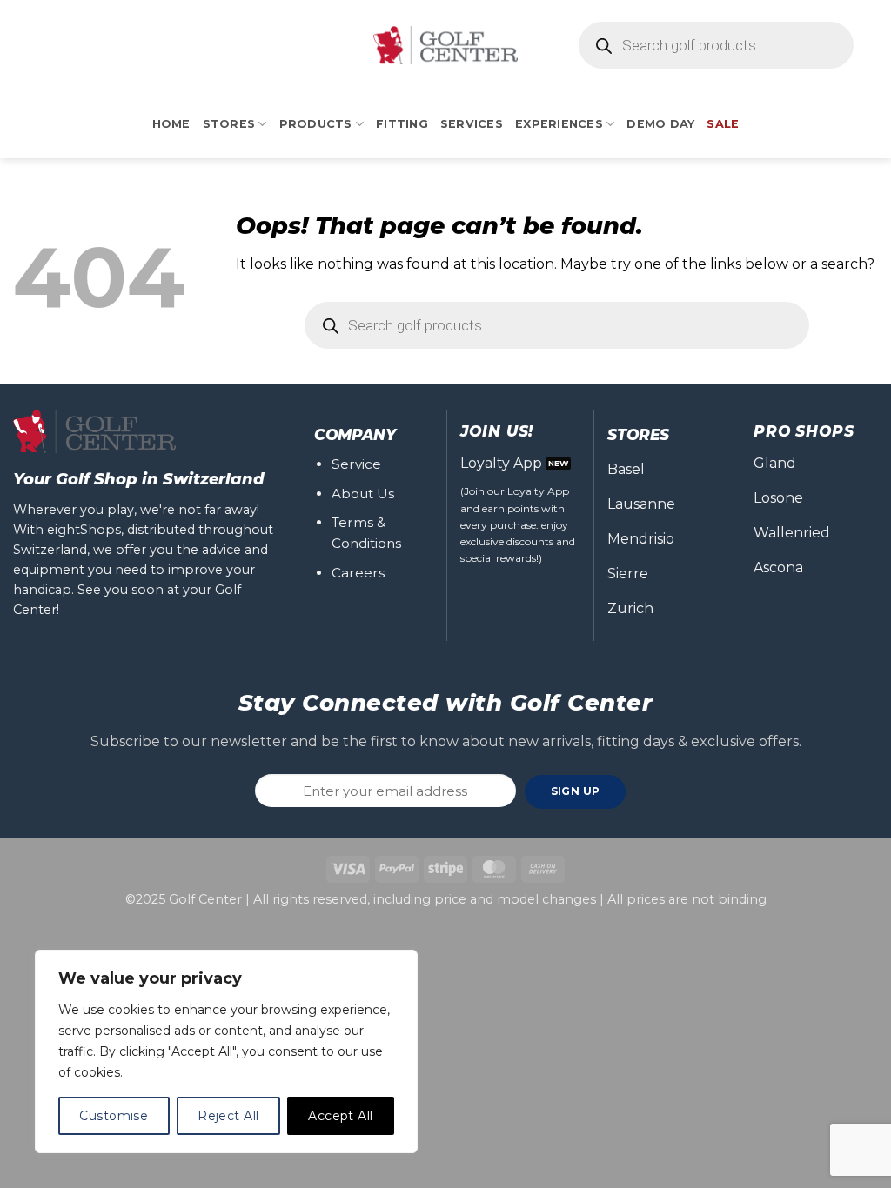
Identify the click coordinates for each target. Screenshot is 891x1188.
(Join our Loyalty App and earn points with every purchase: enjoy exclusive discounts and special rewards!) (517, 524)
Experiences (559, 123)
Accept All (340, 1116)
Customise (113, 1116)
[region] (226, 1051)
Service (356, 464)
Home (171, 123)
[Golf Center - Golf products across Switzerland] (445, 45)
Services (471, 123)
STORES (229, 123)
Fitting (402, 123)
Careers (358, 572)
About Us (363, 493)
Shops (100, 529)
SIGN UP (575, 791)
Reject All (228, 1116)
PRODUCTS (315, 123)
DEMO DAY (660, 123)
